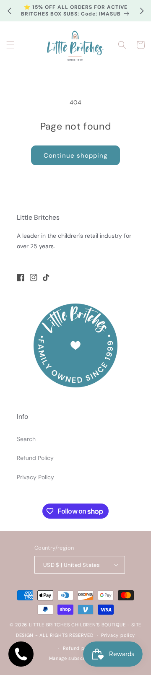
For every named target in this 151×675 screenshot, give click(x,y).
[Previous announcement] (9, 11)
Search (26, 439)
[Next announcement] (142, 11)
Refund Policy (35, 458)
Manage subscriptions (75, 658)
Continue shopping (75, 155)
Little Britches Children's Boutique (77, 625)
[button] (10, 45)
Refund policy (79, 648)
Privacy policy (118, 635)
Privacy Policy (35, 477)
